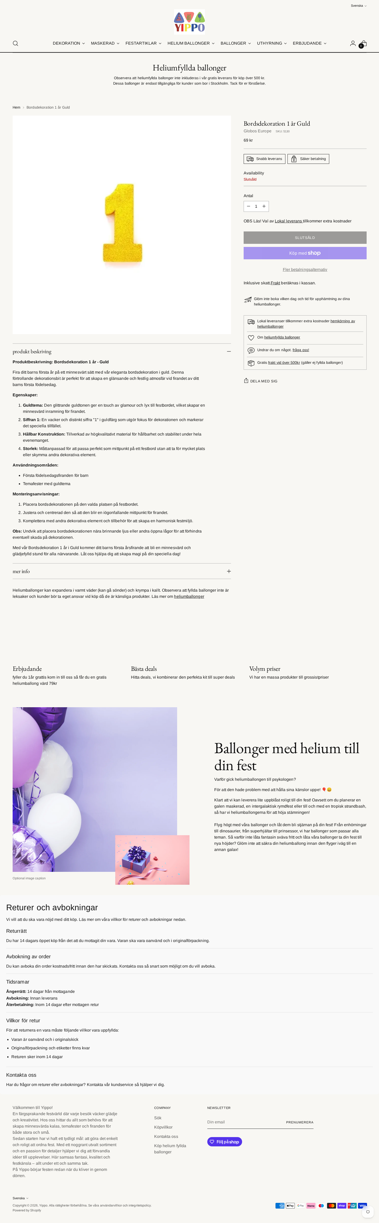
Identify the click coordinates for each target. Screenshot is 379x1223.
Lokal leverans (289, 221)
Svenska (357, 5)
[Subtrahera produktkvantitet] (248, 206)
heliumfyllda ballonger (282, 337)
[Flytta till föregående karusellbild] (350, 637)
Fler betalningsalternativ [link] (305, 269)
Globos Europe (257, 131)
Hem (16, 107)
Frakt (275, 283)
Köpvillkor (163, 1127)
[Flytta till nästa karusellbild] (362, 636)
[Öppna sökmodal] (15, 43)
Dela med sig (264, 381)
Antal (248, 196)
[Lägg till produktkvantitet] (264, 206)
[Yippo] (189, 22)
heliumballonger (189, 596)
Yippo (43, 1205)
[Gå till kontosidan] (353, 43)
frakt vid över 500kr (284, 362)
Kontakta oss (166, 1136)
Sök (157, 1118)
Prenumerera (299, 1122)
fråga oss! (301, 350)
